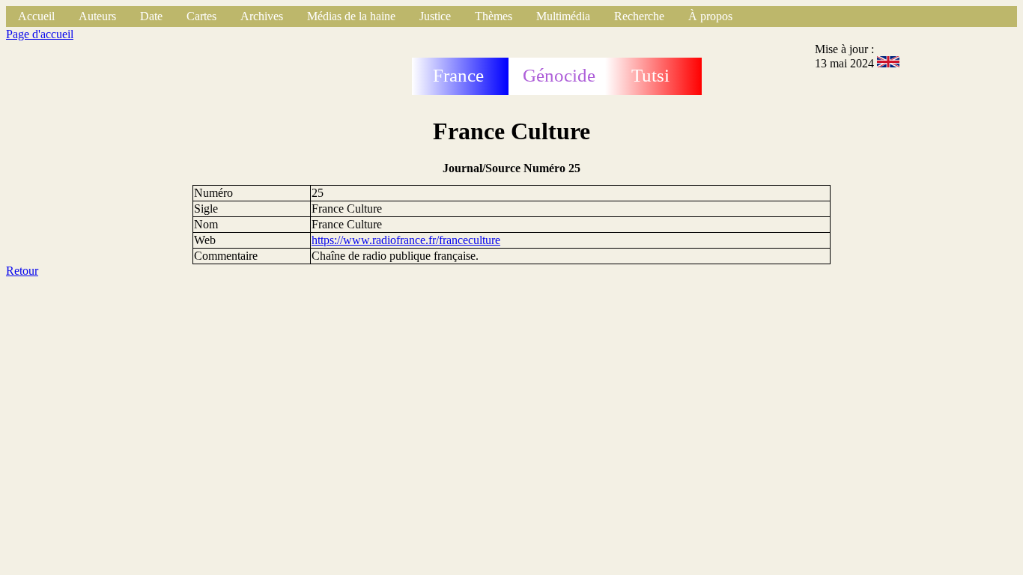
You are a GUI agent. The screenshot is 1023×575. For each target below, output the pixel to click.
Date (151, 16)
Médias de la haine (351, 16)
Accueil (36, 16)
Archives (261, 16)
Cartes (201, 16)
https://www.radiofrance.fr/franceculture (406, 240)
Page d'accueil (39, 34)
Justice (435, 16)
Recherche (639, 16)
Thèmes (493, 16)
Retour (22, 270)
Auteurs (97, 16)
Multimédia (563, 16)
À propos (710, 16)
